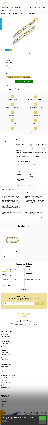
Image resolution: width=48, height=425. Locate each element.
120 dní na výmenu (5, 362)
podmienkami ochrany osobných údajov (29, 305)
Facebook (18, 321)
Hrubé (34, 171)
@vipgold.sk (30, 321)
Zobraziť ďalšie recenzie (41, 217)
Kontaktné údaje (4, 389)
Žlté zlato (31, 169)
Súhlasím (42, 418)
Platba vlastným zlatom (5, 387)
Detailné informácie (9, 56)
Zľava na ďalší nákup (5, 359)
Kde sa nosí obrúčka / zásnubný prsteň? (9, 339)
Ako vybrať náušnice (5, 334)
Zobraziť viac (24, 289)
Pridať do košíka (24, 81)
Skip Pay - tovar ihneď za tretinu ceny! (8, 331)
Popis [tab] (5, 141)
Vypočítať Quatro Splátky (11, 62)
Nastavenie (5, 421)
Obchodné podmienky (5, 378)
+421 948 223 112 (32, 324)
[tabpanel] (12, 243)
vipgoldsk (21, 321)
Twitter (2, 404)
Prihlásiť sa (40, 303)
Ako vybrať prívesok (5, 333)
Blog (2, 367)
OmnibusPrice (28, 77)
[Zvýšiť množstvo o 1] (13, 81)
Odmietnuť (42, 421)
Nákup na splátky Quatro (6, 384)
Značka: (8, 60)
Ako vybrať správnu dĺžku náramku (8, 345)
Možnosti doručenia (11, 74)
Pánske (30, 174)
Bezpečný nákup (4, 385)
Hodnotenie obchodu (24, 264)
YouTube (27, 321)
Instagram (24, 321)
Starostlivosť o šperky (5, 341)
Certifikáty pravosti (5, 352)
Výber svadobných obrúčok (6, 338)
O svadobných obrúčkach (6, 336)
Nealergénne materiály (5, 356)
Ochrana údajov (4, 380)
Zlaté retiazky (32, 164)
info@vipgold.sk (18, 324)
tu (26, 418)
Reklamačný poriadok (5, 382)
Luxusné (31, 171)
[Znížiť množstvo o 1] (7, 81)
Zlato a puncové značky (5, 354)
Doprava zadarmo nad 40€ (6, 361)
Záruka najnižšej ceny (5, 357)
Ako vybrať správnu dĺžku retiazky (8, 346)
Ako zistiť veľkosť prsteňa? (6, 343)
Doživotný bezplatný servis (6, 364)
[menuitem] (7, 7)
